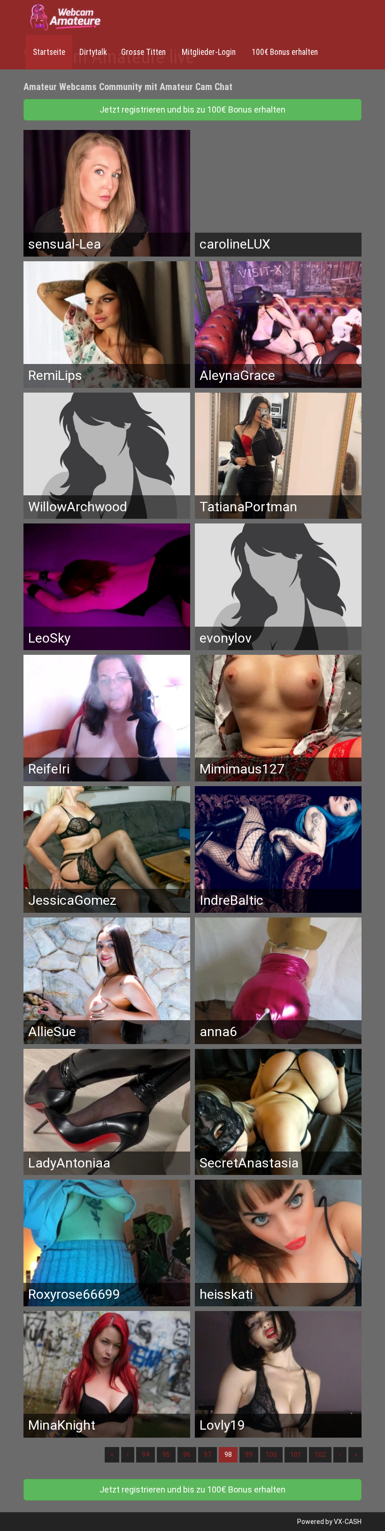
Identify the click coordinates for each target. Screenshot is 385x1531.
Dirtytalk (93, 52)
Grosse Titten (143, 52)
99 (249, 1454)
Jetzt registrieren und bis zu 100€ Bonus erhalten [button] (192, 109)
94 (145, 1454)
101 (295, 1454)
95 (166, 1454)
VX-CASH (348, 1521)
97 (207, 1454)
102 (320, 1454)
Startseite (49, 52)
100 (271, 1454)
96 (187, 1454)
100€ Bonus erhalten (284, 52)
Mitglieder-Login (208, 52)
